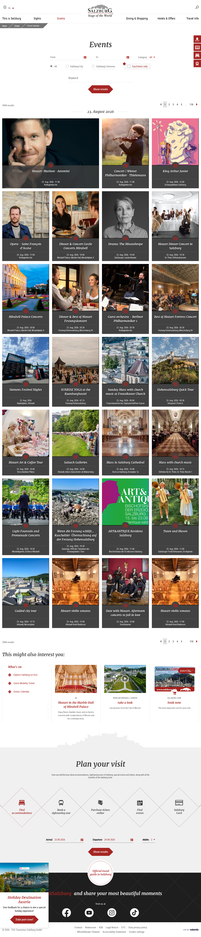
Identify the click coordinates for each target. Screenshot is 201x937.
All (55, 66)
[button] (146, 57)
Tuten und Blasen (175, 531)
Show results (100, 89)
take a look (125, 703)
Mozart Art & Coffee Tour (26, 462)
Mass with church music (175, 462)
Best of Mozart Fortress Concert (175, 317)
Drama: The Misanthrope (125, 244)
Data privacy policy (137, 927)
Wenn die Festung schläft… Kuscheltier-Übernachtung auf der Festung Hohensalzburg (76, 535)
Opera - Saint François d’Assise (25, 246)
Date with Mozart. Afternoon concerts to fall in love (125, 613)
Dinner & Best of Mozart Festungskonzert (75, 319)
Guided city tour (25, 611)
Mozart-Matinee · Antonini (50, 171)
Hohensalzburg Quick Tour (175, 390)
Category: (142, 57)
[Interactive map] (197, 39)
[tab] (21, 807)
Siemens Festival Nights (25, 390)
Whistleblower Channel (88, 931)
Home (4, 25)
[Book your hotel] (197, 55)
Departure (97, 839)
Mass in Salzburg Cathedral (125, 462)
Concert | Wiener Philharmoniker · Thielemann (125, 173)
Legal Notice (112, 927)
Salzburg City (76, 66)
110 (191, 104)
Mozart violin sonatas (75, 611)
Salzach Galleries (75, 462)
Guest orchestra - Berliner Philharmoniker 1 (125, 319)
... (186, 104)
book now (174, 703)
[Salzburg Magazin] (197, 47)
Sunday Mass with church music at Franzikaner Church (125, 392)
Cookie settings (136, 931)
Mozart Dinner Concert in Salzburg (175, 246)
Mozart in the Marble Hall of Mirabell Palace (76, 705)
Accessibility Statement (114, 931)
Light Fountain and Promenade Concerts (26, 533)
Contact (78, 927)
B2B (101, 927)
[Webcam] (197, 63)
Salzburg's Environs (105, 66)
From (52, 57)
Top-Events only (139, 66)
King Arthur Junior (175, 171)
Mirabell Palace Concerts (26, 317)
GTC (123, 927)
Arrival (49, 839)
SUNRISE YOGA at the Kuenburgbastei (75, 392)
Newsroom (90, 927)
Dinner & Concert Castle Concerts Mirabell (75, 246)
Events (17, 25)
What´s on (15, 667)
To (97, 57)
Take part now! (24, 919)
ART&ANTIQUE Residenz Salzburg (125, 533)
